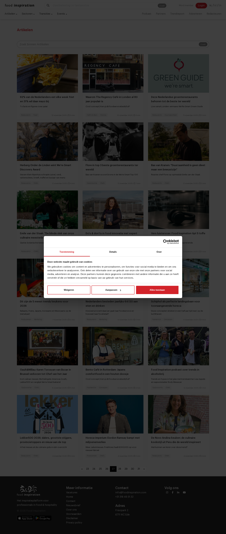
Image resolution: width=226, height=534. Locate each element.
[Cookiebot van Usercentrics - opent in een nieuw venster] (165, 241)
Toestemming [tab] (66, 251)
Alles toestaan (157, 290)
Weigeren (69, 290)
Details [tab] (113, 251)
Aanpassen (111, 290)
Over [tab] (159, 251)
